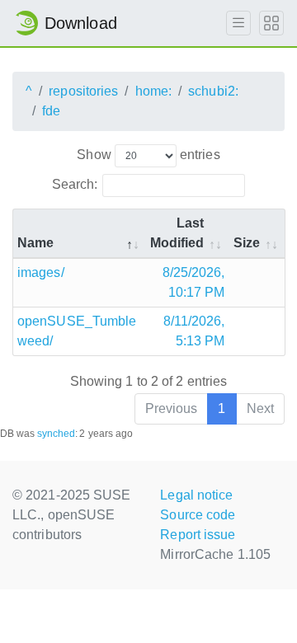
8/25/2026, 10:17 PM (194, 282)
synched (56, 433)
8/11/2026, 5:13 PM (194, 331)
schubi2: (213, 91)
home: (153, 91)
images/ (40, 272)
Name (35, 243)
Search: (75, 184)
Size (246, 243)
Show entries (148, 155)
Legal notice (196, 495)
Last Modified (177, 233)
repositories (83, 91)
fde (51, 111)
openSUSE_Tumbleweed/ (77, 331)
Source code (197, 515)
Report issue (197, 535)
